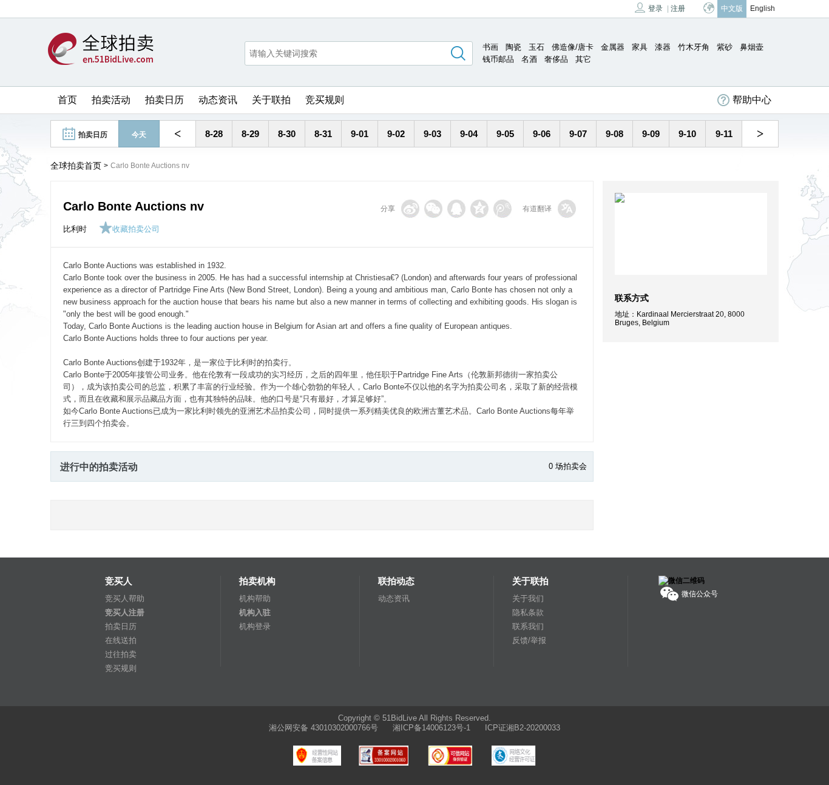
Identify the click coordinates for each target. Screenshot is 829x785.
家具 (640, 47)
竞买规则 (324, 100)
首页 (67, 100)
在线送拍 (121, 640)
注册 (678, 8)
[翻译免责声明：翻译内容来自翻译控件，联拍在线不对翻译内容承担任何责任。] (567, 209)
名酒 (529, 59)
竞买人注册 (124, 612)
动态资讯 (217, 100)
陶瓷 (513, 47)
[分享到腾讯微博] (502, 209)
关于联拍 (271, 100)
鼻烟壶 (751, 47)
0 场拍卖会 (568, 466)
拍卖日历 (164, 100)
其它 (583, 59)
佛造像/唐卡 (573, 47)
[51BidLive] (101, 50)
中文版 (732, 8)
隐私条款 (528, 612)
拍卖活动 (111, 100)
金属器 (612, 47)
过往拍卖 (121, 654)
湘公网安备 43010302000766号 (323, 727)
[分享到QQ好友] (456, 209)
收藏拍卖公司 (136, 229)
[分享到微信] (433, 209)
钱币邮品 (498, 59)
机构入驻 (255, 612)
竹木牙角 (693, 47)
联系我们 (528, 626)
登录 (655, 8)
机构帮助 (255, 598)
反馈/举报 (529, 640)
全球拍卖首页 (75, 165)
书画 (490, 47)
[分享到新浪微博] (410, 209)
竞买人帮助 (124, 598)
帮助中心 (752, 100)
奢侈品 (556, 59)
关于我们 (528, 598)
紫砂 (725, 47)
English (762, 8)
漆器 (663, 47)
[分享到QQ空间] (479, 209)
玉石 (536, 47)
